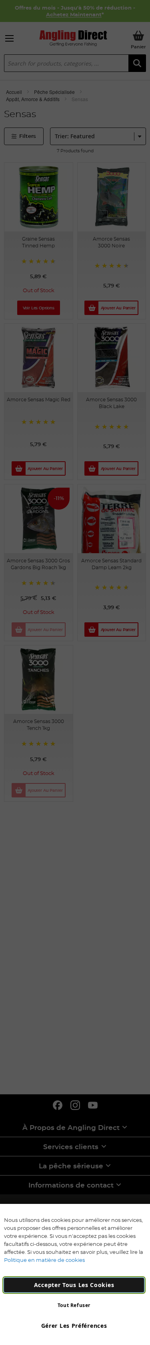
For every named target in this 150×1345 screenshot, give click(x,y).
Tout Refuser (74, 1305)
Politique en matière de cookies (44, 1260)
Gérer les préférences (74, 1325)
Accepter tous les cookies (74, 1285)
